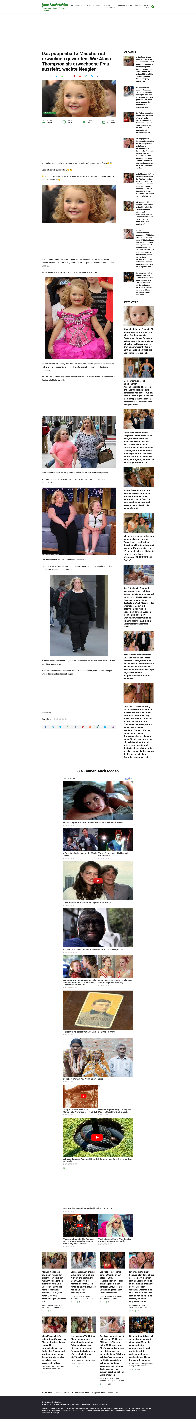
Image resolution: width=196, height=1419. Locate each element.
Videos (138, 6)
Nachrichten (76, 6)
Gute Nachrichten (55, 4)
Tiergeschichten (125, 6)
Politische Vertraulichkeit (51, 1404)
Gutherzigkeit (48, 713)
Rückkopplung (87, 1404)
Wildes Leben (147, 7)
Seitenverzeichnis (101, 1404)
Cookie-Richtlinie (68, 1404)
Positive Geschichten (109, 7)
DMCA (78, 1404)
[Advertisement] (98, 34)
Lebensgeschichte (93, 6)
